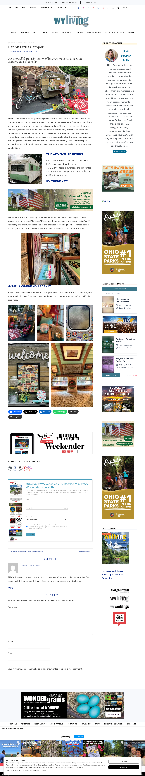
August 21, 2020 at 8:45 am (30, 566)
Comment (13, 607)
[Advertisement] (118, 197)
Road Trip (21, 52)
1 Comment (29, 43)
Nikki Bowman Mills (126, 56)
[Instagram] (83, 8)
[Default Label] (88, 8)
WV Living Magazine (72, 21)
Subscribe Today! (90, 2)
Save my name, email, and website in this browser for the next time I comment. (45, 669)
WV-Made (36, 52)
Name (11, 641)
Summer (29, 52)
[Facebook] (78, 8)
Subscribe (107, 714)
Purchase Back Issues (112, 706)
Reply (10, 587)
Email (11, 653)
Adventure (12, 52)
